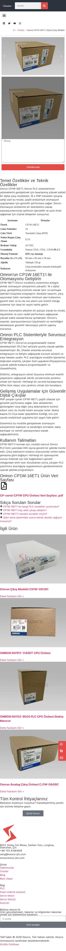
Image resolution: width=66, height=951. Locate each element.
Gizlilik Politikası (9, 944)
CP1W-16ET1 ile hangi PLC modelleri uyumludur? (31, 506)
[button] (4, 15)
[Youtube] (14, 23)
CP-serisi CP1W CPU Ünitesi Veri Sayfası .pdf (31, 495)
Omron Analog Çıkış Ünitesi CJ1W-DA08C (29, 784)
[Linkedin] (4, 23)
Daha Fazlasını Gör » (12, 596)
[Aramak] (44, 5)
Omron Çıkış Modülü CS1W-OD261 (24, 589)
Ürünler (21, 30)
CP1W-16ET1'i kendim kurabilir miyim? (25, 513)
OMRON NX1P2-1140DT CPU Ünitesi (25, 653)
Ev (14, 30)
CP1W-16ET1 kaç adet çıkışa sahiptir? (25, 510)
